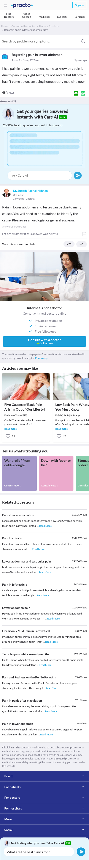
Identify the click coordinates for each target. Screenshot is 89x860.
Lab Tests (62, 16)
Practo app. (41, 358)
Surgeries (80, 16)
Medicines (44, 16)
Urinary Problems (49, 26)
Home (4, 26)
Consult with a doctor (23, 26)
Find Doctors (9, 15)
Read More (45, 525)
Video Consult (26, 15)
